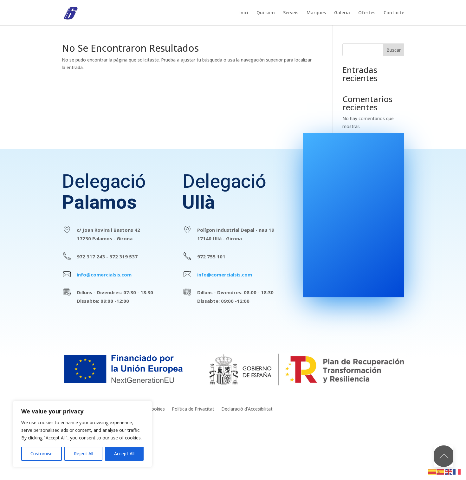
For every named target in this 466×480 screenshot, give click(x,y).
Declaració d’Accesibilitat (247, 409)
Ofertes (366, 13)
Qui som (265, 13)
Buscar (393, 50)
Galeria (342, 13)
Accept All (124, 454)
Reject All (83, 454)
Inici (243, 13)
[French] (457, 471)
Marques (316, 13)
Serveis (290, 13)
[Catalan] (432, 471)
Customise (41, 454)
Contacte (394, 13)
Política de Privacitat (193, 409)
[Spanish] (441, 471)
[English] (449, 471)
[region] (82, 434)
